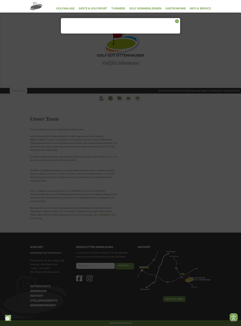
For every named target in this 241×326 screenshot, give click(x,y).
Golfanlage (65, 8)
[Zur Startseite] (42, 6)
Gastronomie (175, 8)
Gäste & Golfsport (93, 8)
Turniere (118, 8)
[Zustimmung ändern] (8, 318)
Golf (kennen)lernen (145, 8)
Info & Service (200, 8)
